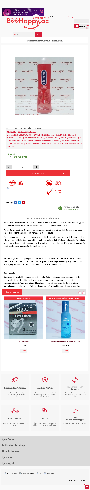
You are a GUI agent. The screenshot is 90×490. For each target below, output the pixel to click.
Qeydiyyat (84, 21)
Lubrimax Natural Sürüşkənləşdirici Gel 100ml (65, 298)
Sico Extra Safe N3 (23, 298)
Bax (24, 350)
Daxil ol (78, 21)
